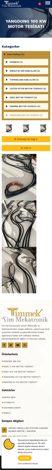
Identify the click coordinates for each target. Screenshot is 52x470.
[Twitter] (11, 345)
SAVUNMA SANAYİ (12, 408)
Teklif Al (27, 148)
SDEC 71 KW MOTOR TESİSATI (18, 366)
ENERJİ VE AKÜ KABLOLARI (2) (25, 71)
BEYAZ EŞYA (9, 397)
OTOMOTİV (8, 402)
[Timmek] (11, 3)
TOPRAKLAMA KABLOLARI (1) (24, 80)
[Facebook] (4, 345)
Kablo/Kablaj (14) (15, 54)
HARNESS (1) (16, 62)
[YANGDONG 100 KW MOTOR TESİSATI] (9, 129)
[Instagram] (24, 345)
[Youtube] (18, 345)
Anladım (25, 458)
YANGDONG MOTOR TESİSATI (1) (26, 115)
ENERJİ (7, 413)
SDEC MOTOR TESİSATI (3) (23, 97)
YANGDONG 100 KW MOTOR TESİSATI (21, 377)
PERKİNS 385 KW (12, 361)
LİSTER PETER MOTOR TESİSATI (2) (28, 88)
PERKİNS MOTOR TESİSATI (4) (25, 106)
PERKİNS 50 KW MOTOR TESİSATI (20, 382)
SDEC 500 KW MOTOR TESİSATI (19, 372)
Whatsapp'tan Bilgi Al (27, 139)
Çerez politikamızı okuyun (28, 464)
